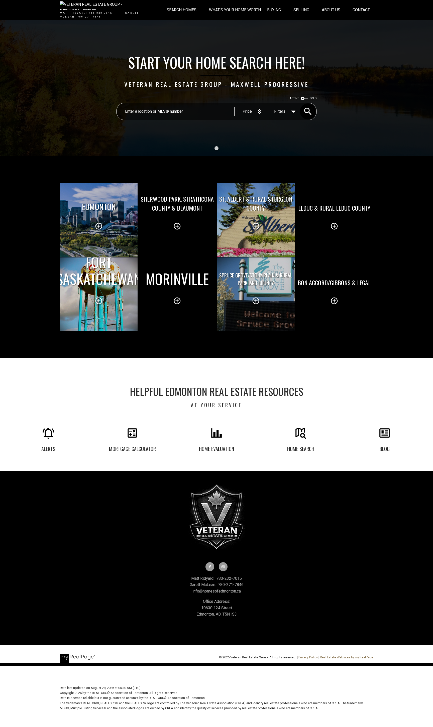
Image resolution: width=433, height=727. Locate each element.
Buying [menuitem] (274, 10)
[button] (209, 566)
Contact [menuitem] (361, 10)
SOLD (313, 98)
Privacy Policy (308, 657)
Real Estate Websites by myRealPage (346, 657)
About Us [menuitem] (331, 10)
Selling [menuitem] (301, 10)
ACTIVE (294, 98)
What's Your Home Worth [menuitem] (235, 10)
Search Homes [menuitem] (181, 10)
